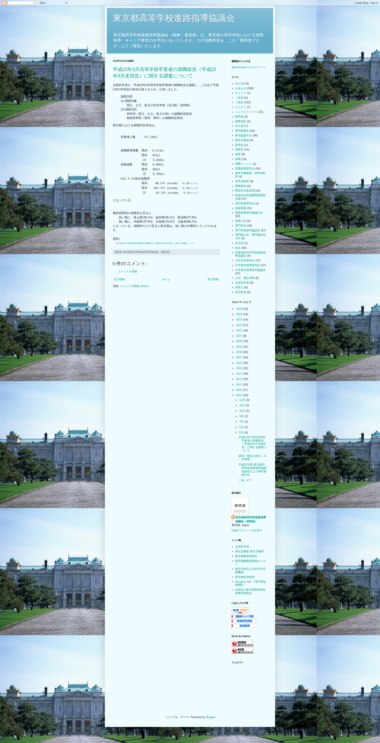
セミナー (240, 107)
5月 (241, 432)
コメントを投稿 (127, 271)
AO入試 (240, 83)
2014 (239, 373)
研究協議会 (242, 130)
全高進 (239, 243)
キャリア (240, 93)
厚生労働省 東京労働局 (249, 551)
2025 (239, 314)
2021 (239, 335)
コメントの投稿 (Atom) (134, 286)
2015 (239, 368)
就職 (238, 159)
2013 (239, 379)
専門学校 (240, 225)
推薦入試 (240, 220)
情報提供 (240, 185)
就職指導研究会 (245, 168)
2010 (239, 395)
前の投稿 (213, 279)
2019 (239, 346)
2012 (239, 384)
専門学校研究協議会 (247, 230)
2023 (239, 325)
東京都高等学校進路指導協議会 (174, 18)
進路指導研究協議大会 (249, 212)
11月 (242, 405)
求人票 (239, 125)
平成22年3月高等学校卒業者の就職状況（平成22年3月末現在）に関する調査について (156, 243)
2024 (239, 319)
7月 (241, 421)
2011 (239, 389)
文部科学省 (242, 282)
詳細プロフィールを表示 (247, 530)
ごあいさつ (245, 480)
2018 (239, 352)
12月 (242, 400)
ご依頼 (239, 97)
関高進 (239, 116)
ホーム (166, 279)
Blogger (211, 717)
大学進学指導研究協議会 (250, 270)
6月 (241, 427)
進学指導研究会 (245, 203)
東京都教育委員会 (246, 556)
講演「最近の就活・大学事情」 (252, 457)
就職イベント (243, 163)
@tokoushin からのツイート (249, 67)
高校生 (239, 149)
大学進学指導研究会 (247, 265)
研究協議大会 (243, 135)
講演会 (239, 144)
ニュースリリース (246, 111)
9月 (241, 416)
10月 (242, 410)
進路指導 (240, 208)
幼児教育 (240, 292)
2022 (239, 330)
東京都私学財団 (245, 577)
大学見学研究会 (245, 260)
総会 (238, 247)
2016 (239, 362)
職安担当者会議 (245, 190)
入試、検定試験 (245, 277)
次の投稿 (119, 279)
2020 (239, 341)
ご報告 (239, 102)
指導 (238, 154)
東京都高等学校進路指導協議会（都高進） (251, 519)
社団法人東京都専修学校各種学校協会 (250, 591)
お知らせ (240, 88)
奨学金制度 (242, 181)
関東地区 (240, 121)
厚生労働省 (242, 140)
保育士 (239, 287)
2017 (239, 357)
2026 (239, 308)
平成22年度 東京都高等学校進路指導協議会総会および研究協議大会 (252, 469)
